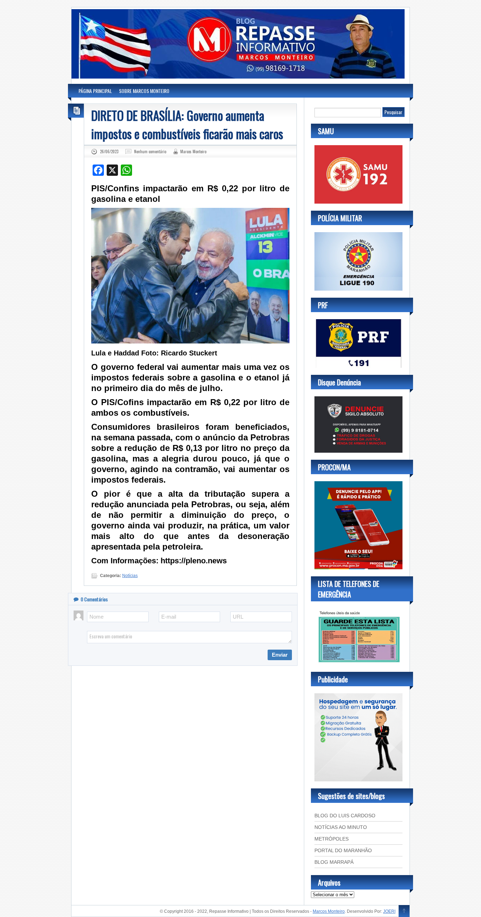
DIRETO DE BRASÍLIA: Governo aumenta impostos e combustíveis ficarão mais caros (187, 124)
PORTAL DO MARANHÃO (343, 850)
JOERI (389, 911)
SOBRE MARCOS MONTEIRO (144, 90)
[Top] (404, 911)
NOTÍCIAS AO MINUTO (340, 827)
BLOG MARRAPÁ (334, 862)
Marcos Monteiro (193, 151)
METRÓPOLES (331, 839)
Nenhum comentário (150, 151)
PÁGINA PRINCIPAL (95, 90)
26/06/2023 (109, 151)
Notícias (130, 575)
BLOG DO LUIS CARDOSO (344, 815)
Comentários (94, 599)
